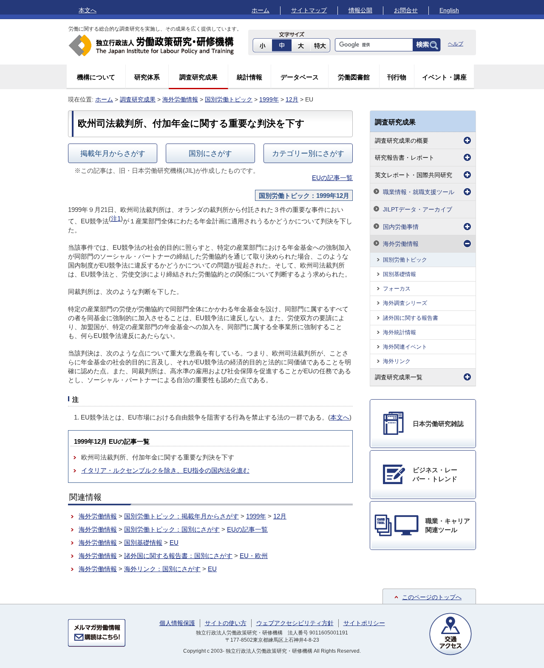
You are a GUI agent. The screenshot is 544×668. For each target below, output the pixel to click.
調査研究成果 (198, 77)
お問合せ (406, 10)
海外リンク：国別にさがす (162, 568)
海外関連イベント (405, 347)
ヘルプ (455, 44)
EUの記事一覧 (332, 177)
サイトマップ (309, 10)
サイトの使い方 (225, 623)
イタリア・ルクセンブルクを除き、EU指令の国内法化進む (165, 470)
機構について (96, 77)
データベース (299, 77)
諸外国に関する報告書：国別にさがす (178, 555)
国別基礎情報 (143, 542)
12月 (292, 99)
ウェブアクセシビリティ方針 (295, 623)
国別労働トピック (228, 99)
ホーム (260, 10)
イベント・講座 (444, 77)
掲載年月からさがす (112, 153)
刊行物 (396, 77)
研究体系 (147, 77)
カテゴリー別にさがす (308, 153)
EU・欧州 (254, 555)
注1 (116, 218)
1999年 (269, 99)
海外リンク (397, 361)
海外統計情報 (399, 332)
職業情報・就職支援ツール (418, 192)
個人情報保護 (177, 623)
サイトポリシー (364, 623)
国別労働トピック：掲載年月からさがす (181, 516)
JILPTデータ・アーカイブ (417, 209)
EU (174, 542)
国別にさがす (210, 153)
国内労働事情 (401, 226)
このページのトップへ (432, 597)
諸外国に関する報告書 (410, 318)
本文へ (87, 10)
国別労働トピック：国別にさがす (172, 529)
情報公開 (360, 10)
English (449, 10)
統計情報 (249, 77)
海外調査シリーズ (405, 303)
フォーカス (397, 288)
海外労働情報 (180, 99)
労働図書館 (354, 77)
